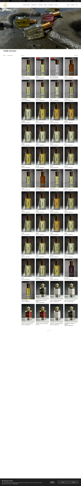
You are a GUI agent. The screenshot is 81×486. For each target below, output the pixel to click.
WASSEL (51, 233)
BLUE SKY (52, 255)
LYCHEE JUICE (66, 99)
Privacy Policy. (15, 483)
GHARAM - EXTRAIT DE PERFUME (27, 323)
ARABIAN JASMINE (24, 300)
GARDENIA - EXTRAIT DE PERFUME (42, 323)
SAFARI (65, 233)
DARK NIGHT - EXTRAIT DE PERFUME (56, 323)
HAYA (51, 99)
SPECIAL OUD (38, 188)
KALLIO (22, 278)
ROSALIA (23, 166)
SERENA (65, 121)
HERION (51, 166)
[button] (33, 5)
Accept (62, 482)
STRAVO (37, 233)
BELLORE (37, 166)
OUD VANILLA (38, 99)
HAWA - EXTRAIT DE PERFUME (69, 300)
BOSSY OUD (52, 188)
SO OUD (65, 188)
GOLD (37, 121)
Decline (73, 482)
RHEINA (37, 255)
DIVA (65, 255)
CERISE (51, 278)
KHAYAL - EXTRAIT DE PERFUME (55, 300)
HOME (4, 55)
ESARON (65, 166)
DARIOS (22, 255)
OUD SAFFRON (24, 99)
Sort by (22, 55)
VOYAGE (22, 188)
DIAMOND (23, 121)
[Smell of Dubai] (5, 5)
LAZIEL (22, 233)
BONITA (51, 121)
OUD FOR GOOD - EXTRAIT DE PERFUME (69, 324)
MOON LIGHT (38, 278)
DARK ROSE (66, 278)
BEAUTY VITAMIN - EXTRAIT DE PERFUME (41, 301)
